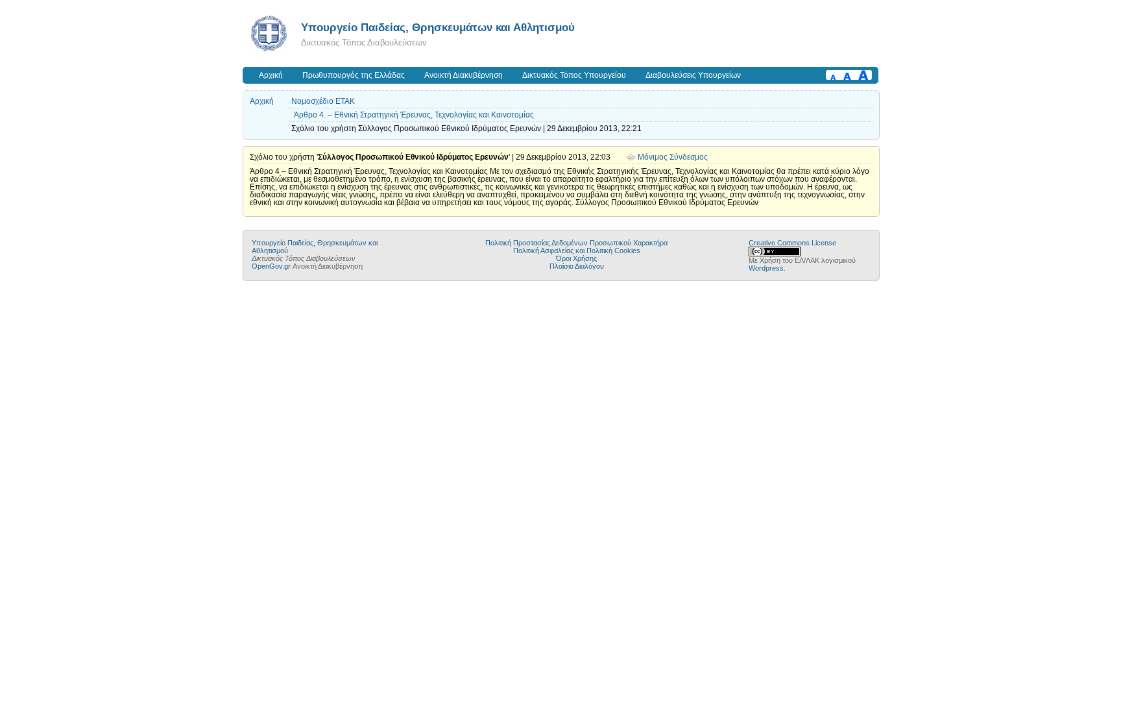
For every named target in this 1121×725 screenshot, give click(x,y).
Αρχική (271, 75)
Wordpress (766, 268)
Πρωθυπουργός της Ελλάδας (353, 75)
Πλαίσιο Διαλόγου (576, 266)
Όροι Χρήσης (576, 258)
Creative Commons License (792, 243)
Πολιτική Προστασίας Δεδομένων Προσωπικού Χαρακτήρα (576, 243)
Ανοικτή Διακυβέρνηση (463, 75)
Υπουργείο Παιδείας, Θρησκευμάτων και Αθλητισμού (438, 27)
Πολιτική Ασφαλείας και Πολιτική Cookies (576, 250)
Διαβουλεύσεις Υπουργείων (693, 75)
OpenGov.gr (271, 266)
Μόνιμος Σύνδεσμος (673, 157)
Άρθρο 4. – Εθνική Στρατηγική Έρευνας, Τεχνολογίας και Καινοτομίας (414, 115)
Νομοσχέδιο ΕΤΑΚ (323, 101)
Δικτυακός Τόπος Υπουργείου (574, 75)
